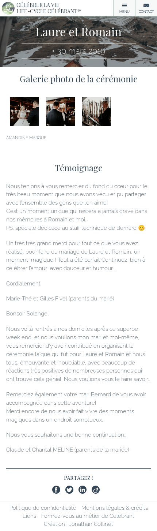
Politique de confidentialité (42, 508)
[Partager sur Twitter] (71, 491)
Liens (29, 516)
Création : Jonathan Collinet (78, 524)
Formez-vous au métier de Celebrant (87, 516)
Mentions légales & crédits (114, 508)
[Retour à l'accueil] (8, 8)
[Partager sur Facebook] (58, 491)
